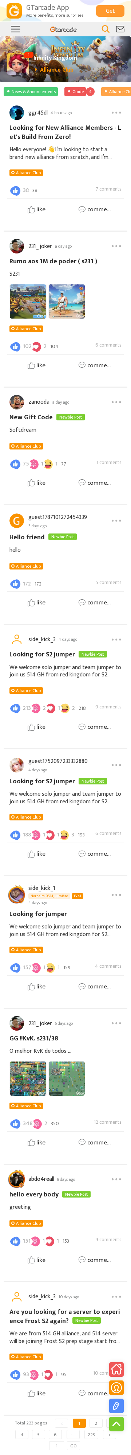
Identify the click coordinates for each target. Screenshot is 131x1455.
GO (73, 1446)
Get (110, 11)
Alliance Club (28, 172)
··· (73, 1435)
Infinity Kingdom (55, 58)
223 (91, 1435)
